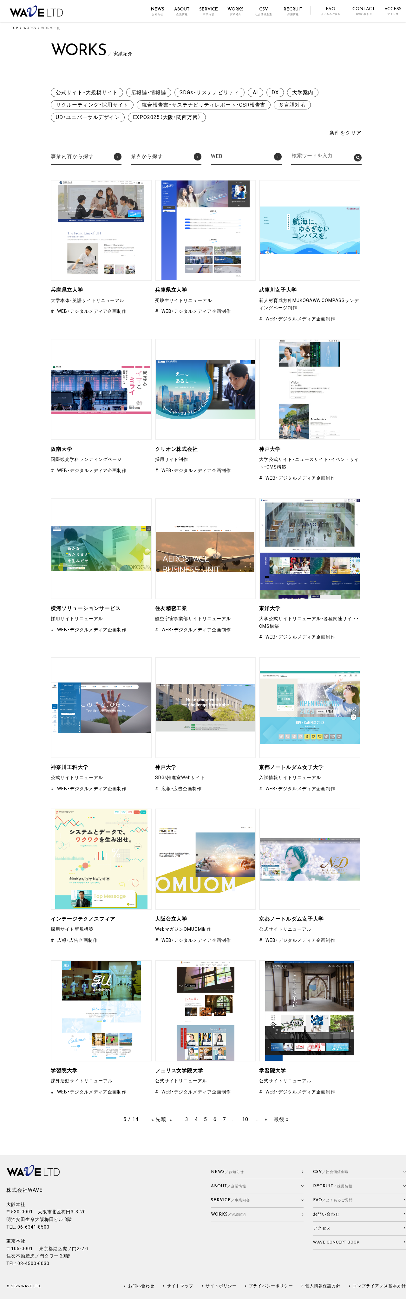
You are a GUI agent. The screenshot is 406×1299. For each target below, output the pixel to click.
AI (255, 92)
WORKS (29, 28)
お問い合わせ (141, 1285)
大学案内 (303, 92)
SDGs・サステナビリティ (209, 92)
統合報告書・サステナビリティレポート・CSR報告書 (203, 105)
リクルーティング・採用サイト (92, 105)
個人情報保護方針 (323, 1285)
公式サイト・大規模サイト (87, 92)
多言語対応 (292, 105)
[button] (86, 157)
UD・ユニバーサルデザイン (88, 117)
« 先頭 (159, 1119)
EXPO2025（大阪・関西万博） (166, 117)
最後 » (281, 1119)
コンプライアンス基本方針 (379, 1285)
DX (275, 92)
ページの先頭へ (398, 1291)
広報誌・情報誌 (149, 92)
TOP (14, 28)
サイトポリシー (221, 1285)
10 (245, 1119)
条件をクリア (345, 133)
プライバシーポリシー (271, 1285)
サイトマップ (180, 1285)
